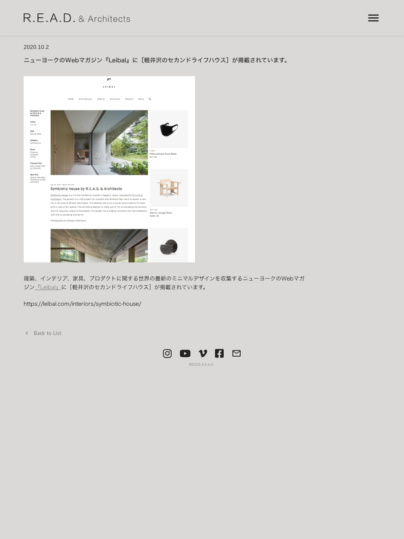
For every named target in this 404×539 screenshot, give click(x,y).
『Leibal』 (48, 287)
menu (373, 18)
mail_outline (236, 353)
